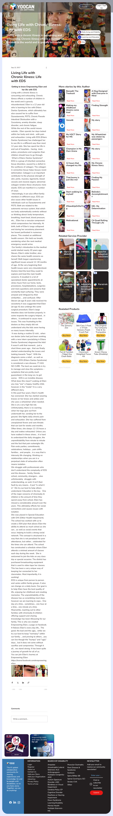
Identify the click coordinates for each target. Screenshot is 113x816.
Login (30, 764)
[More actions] (46, 67)
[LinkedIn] (14, 802)
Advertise (31, 779)
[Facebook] (10, 802)
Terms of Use (33, 784)
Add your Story (34, 774)
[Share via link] (28, 683)
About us (31, 769)
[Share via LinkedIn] (23, 683)
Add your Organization (36, 776)
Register (31, 767)
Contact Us (32, 772)
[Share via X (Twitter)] (18, 683)
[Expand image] (17, 671)
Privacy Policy (33, 781)
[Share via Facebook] (12, 683)
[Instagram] (19, 802)
